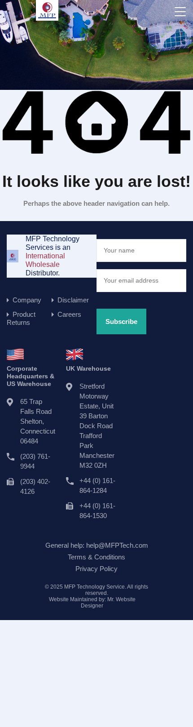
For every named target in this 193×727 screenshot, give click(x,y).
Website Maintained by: (92, 602)
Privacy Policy (96, 568)
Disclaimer (73, 300)
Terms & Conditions (96, 557)
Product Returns (21, 318)
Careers (69, 314)
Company (27, 300)
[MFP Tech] (47, 16)
